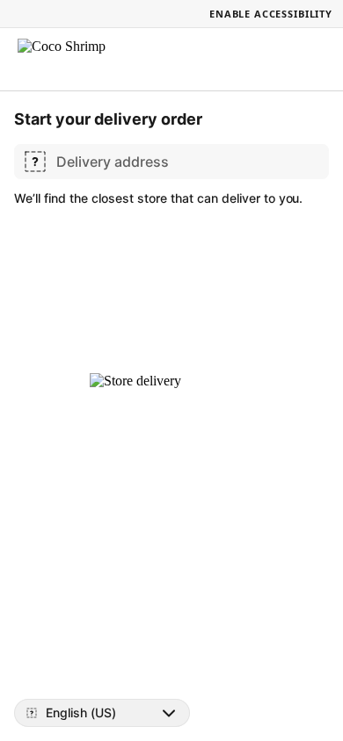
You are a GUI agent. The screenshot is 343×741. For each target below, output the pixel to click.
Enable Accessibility (270, 13)
